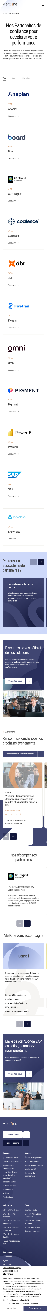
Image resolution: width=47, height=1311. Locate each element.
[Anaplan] (18, 94)
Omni (11, 363)
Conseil (28, 1153)
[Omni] (16, 348)
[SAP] (15, 474)
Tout (4, 78)
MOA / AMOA (30, 1169)
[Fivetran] (18, 306)
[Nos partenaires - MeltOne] (10, 5)
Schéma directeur (32, 1162)
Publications (8, 1197)
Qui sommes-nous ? (11, 1158)
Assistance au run (32, 1231)
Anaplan (12, 109)
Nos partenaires (9, 1182)
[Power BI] (20, 432)
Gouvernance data (32, 1227)
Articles (6, 1193)
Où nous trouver (9, 1186)
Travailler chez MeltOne (12, 1162)
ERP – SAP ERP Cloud (11, 1210)
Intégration (25, 78)
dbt (10, 278)
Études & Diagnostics (33, 1158)
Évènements (8, 1189)
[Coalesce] (23, 221)
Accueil (5, 13)
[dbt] (17, 263)
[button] (41, 562)
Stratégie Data (31, 1210)
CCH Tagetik (15, 193)
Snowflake (14, 531)
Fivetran (12, 320)
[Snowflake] (16, 517)
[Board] (16, 137)
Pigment (13, 404)
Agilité (5, 1260)
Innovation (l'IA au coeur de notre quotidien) (10, 1175)
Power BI (13, 447)
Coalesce (13, 235)
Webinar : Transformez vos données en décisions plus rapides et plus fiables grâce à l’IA (21, 800)
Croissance (7, 1257)
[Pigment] (23, 390)
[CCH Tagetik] (18, 179)
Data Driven (7, 1264)
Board (11, 151)
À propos (6, 1153)
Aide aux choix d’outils (34, 1165)
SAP (10, 489)
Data (13, 78)
